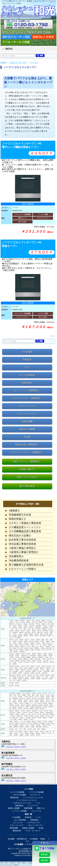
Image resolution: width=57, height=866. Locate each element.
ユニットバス (36, 811)
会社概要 (11, 839)
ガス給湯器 (16, 817)
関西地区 (44, 854)
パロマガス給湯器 (19, 795)
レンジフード (33, 805)
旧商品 (42, 839)
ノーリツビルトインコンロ (26, 800)
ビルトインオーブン (35, 825)
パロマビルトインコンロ (22, 803)
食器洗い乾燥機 (13, 808)
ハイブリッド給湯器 (19, 811)
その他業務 (33, 839)
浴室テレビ (41, 808)
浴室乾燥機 (28, 808)
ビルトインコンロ (16, 825)
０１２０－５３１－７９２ (16, 747)
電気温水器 (14, 798)
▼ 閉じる (44, 843)
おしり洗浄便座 (20, 820)
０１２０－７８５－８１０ (16, 780)
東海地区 (44, 860)
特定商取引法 (22, 839)
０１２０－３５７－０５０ (16, 758)
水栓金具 (28, 817)
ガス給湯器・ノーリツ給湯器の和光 (28, 844)
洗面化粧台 (19, 805)
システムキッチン (33, 823)
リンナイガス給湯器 (16, 792)
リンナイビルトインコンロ (33, 798)
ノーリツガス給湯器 (36, 792)
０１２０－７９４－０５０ (16, 769)
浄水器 (40, 828)
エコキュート (35, 795)
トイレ (37, 803)
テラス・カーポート (32, 831)
